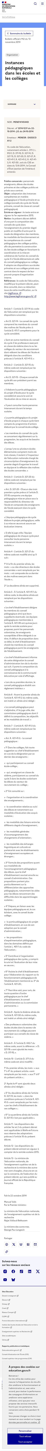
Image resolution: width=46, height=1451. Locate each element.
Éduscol (5, 1300)
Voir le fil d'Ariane (8, 17)
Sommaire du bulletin (20, 33)
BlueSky (13, 1280)
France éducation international (13, 1321)
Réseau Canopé (8, 1312)
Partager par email (35, 1244)
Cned (4, 1308)
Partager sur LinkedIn (28, 1244)
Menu (42, 3)
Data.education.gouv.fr (10, 1350)
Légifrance (13, 293)
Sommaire (12, 104)
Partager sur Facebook (6, 1244)
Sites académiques (9, 1336)
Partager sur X (13, 1244)
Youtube (5, 1280)
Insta (5, 1271)
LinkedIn (30, 1271)
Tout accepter (25, 1441)
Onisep (4, 1304)
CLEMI (4, 1316)
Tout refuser (25, 1436)
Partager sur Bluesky (21, 1244)
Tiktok (21, 1271)
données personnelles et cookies (23, 1422)
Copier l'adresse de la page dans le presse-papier (6, 1251)
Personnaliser (25, 1430)
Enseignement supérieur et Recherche (16, 1331)
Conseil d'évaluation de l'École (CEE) (15, 1354)
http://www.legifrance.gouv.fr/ (18, 296)
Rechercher (35, 3)
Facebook (13, 1271)
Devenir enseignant (9, 1296)
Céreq (4, 1340)
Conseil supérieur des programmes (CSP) (17, 1358)
